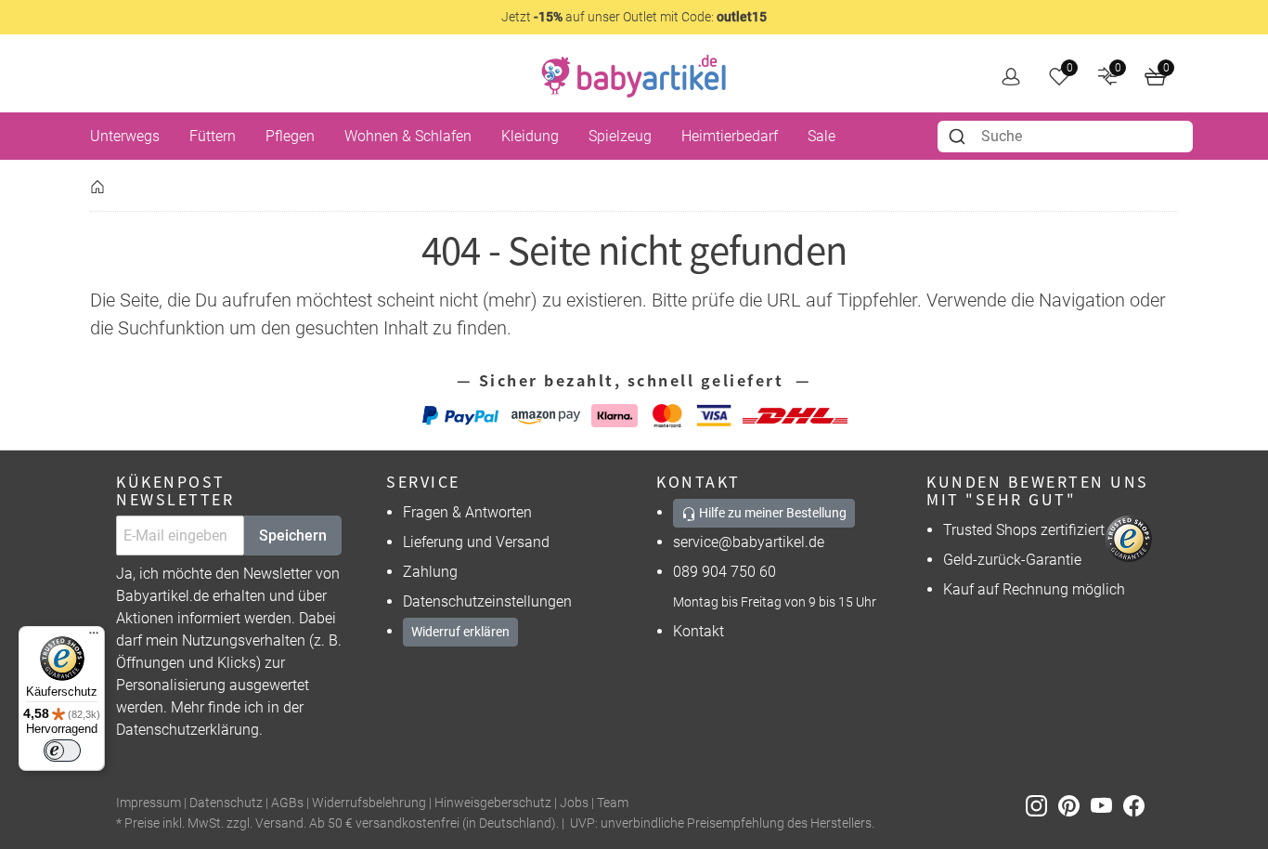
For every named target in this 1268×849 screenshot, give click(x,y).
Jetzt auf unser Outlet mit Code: (634, 16)
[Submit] (959, 136)
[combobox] (1065, 136)
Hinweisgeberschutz (492, 803)
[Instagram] (1042, 804)
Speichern (293, 535)
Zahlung (430, 572)
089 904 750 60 (724, 572)
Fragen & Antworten (467, 512)
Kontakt (698, 631)
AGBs (287, 803)
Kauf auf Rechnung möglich (1034, 589)
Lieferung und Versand (476, 542)
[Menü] (94, 637)
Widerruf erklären (460, 631)
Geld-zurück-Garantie (1012, 559)
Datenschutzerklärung (187, 729)
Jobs (574, 803)
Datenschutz (226, 803)
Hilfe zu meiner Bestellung (771, 512)
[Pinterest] (1074, 804)
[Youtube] (1107, 804)
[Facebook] (1137, 804)
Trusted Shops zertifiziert (1024, 530)
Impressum (148, 803)
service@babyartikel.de (748, 542)
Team (612, 803)
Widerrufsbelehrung (369, 803)
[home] (634, 76)
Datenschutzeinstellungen (487, 601)
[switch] (62, 750)
